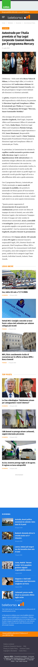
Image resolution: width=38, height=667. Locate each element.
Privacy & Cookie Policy (10, 648)
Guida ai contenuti (8, 644)
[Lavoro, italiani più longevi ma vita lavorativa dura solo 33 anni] (7, 549)
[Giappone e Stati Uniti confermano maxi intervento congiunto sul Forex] (7, 581)
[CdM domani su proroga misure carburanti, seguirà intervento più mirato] (19, 419)
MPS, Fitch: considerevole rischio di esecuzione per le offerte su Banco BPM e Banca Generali (17, 357)
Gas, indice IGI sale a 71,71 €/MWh (15, 292)
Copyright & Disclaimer (10, 651)
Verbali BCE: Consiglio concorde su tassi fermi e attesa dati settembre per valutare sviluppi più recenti (18, 323)
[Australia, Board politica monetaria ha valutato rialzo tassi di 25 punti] (7, 522)
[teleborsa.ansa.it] (19, 17)
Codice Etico (22, 651)
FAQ (24, 646)
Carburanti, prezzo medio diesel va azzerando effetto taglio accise (24, 594)
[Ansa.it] (6, 5)
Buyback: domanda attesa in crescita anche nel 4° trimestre (25, 535)
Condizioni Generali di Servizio (12, 646)
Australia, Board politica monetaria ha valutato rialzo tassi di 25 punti (25, 522)
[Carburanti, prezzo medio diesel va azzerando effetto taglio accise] (7, 595)
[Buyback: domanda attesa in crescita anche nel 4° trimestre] (7, 535)
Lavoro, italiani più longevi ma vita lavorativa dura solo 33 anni (25, 549)
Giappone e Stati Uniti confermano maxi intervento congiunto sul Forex (25, 581)
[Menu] (3, 16)
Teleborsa (26, 12)
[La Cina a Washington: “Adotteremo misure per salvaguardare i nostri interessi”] (19, 387)
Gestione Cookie (24, 648)
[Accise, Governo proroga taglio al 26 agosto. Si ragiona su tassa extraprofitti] (19, 450)
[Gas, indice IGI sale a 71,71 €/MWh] (19, 279)
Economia (6, 28)
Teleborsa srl (24, 633)
